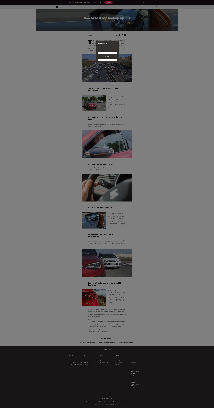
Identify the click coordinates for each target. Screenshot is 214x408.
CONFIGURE (107, 56)
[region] (107, 52)
